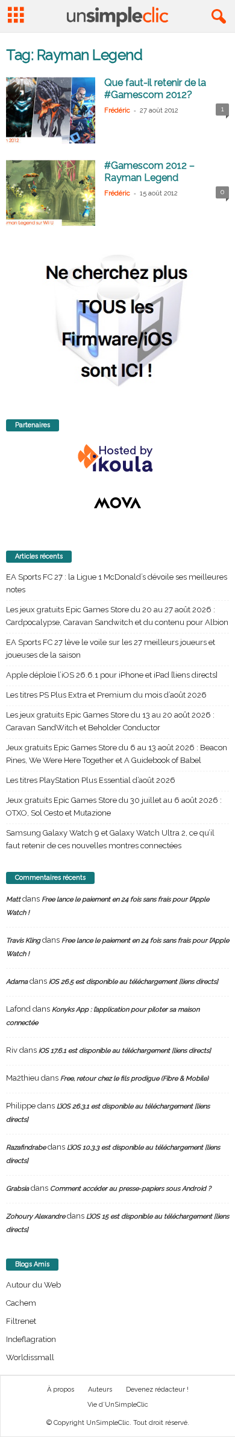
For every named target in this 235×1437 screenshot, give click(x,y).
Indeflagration (31, 1339)
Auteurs (100, 1389)
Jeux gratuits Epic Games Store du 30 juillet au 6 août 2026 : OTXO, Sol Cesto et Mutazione (114, 806)
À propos (60, 1389)
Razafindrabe (26, 1147)
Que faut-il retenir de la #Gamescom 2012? (155, 88)
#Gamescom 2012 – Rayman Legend (149, 171)
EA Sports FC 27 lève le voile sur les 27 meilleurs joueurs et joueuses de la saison (110, 649)
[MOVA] (117, 502)
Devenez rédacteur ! (157, 1389)
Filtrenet (21, 1321)
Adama (17, 982)
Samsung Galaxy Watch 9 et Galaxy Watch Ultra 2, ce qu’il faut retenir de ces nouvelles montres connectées (110, 839)
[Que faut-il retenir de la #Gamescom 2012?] (50, 110)
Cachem (21, 1303)
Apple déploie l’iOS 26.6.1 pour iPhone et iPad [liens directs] (112, 674)
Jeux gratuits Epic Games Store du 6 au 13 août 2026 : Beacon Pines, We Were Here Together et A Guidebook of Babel (116, 754)
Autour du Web (33, 1284)
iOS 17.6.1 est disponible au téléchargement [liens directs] (125, 1051)
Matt (13, 899)
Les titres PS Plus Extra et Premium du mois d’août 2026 (106, 694)
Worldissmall (30, 1357)
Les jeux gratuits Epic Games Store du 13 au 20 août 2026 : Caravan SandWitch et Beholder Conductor (110, 721)
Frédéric (117, 110)
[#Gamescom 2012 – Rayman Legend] (50, 193)
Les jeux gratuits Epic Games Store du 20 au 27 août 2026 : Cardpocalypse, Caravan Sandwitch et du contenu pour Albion (117, 616)
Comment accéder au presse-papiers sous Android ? (130, 1189)
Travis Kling (23, 940)
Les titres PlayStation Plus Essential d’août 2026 (90, 780)
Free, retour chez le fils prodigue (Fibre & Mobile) (134, 1078)
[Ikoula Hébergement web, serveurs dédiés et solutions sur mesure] (117, 458)
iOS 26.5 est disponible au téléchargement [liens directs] (133, 982)
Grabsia (17, 1189)
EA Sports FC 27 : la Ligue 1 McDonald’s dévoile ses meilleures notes (116, 583)
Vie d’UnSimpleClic (117, 1405)
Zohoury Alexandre (35, 1216)
